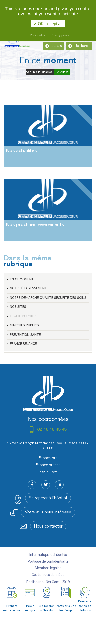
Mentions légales (48, 568)
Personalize (38, 35)
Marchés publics (24, 325)
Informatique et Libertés (48, 555)
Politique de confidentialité (48, 561)
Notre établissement (28, 288)
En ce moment (22, 279)
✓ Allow (62, 72)
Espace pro (48, 458)
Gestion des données (48, 575)
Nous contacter (48, 527)
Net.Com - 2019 (58, 582)
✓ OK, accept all (48, 24)
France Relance (23, 344)
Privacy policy (60, 35)
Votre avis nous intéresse (48, 512)
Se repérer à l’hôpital (48, 498)
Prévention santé (25, 334)
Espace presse (48, 465)
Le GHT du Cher (23, 316)
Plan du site (48, 472)
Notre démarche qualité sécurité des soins (48, 298)
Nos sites (18, 307)
